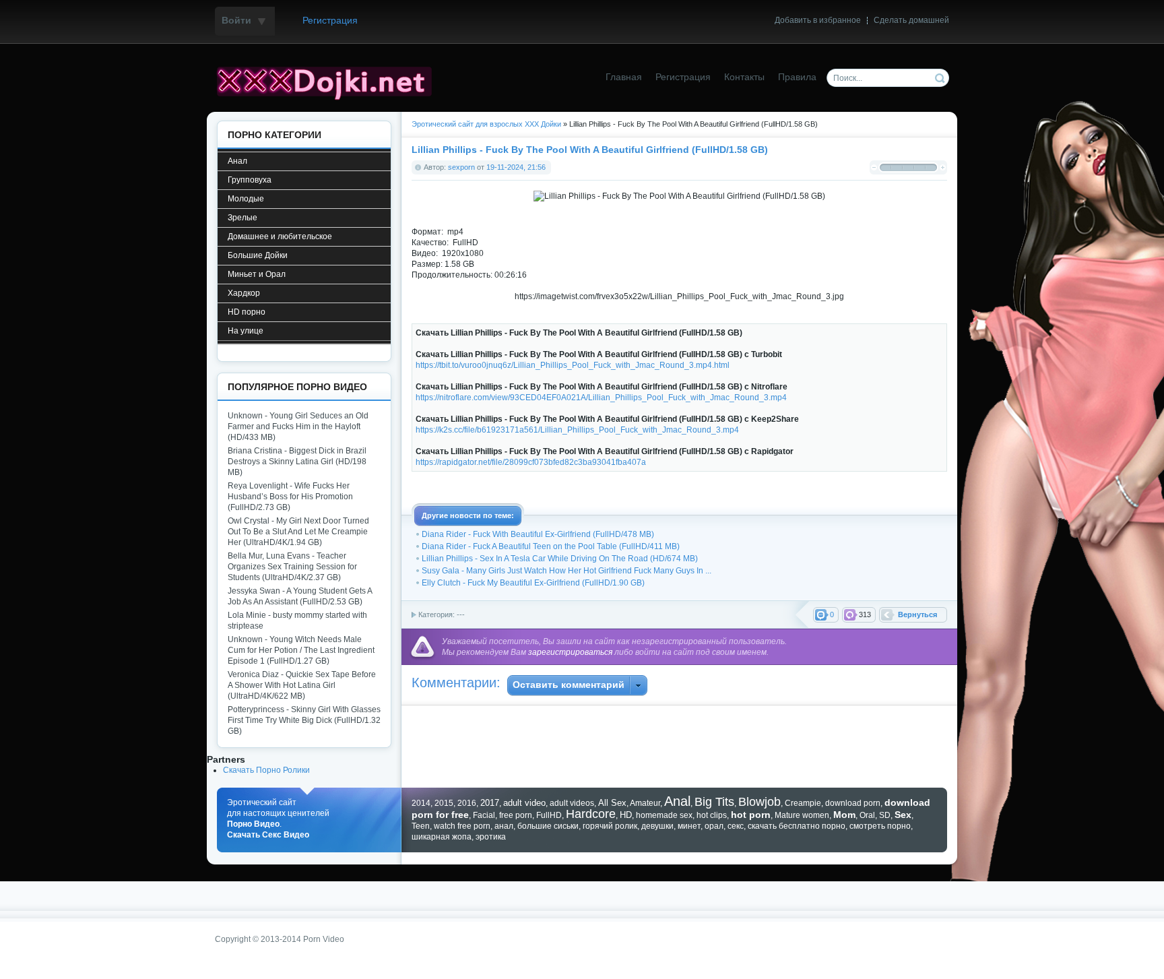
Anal (677, 801)
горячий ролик (610, 826)
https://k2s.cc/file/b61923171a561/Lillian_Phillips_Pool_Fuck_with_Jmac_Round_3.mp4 (577, 430)
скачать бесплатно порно (796, 826)
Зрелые (242, 217)
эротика (491, 837)
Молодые (246, 198)
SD (885, 815)
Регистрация (330, 20)
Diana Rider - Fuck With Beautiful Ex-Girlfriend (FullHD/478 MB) (538, 534)
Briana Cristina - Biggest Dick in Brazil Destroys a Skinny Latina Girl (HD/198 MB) (297, 461)
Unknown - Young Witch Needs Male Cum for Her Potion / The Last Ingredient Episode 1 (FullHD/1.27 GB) (301, 650)
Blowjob (759, 802)
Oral (867, 815)
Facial (484, 815)
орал (714, 826)
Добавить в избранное (818, 20)
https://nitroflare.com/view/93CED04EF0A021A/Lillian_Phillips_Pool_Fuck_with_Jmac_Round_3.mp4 (601, 397)
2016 (466, 803)
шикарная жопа (442, 837)
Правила (797, 77)
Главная (624, 77)
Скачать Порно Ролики (266, 770)
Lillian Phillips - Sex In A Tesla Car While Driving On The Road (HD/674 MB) (560, 558)
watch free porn (462, 826)
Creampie (803, 803)
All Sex (612, 803)
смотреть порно (880, 826)
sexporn (461, 167)
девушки (657, 826)
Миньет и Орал (257, 274)
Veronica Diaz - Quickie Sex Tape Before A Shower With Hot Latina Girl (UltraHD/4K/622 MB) (302, 685)
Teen (421, 826)
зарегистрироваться (570, 652)
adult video (524, 803)
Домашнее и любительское (280, 236)
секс (736, 826)
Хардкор (244, 293)
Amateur (645, 803)
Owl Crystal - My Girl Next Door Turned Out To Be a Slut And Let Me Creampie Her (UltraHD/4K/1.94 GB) (298, 531)
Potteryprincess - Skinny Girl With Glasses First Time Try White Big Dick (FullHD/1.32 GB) (304, 720)
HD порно (246, 312)
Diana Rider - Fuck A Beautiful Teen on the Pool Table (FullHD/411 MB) (551, 546)
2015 (443, 803)
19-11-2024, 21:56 (516, 167)
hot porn (751, 814)
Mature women (802, 815)
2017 (489, 803)
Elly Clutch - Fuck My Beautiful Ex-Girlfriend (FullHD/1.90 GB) (533, 583)
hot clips (712, 815)
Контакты (744, 77)
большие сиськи (548, 826)
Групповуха (249, 180)
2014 (421, 803)
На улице (245, 331)
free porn (515, 815)
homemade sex (664, 815)
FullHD (549, 815)
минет (689, 826)
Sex (903, 814)
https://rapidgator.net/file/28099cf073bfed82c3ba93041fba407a (531, 462)
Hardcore (591, 814)
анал (503, 826)
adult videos (572, 803)
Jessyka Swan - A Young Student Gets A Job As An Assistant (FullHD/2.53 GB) (300, 596)
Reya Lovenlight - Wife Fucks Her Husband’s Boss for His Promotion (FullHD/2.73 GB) (290, 496)
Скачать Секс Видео (268, 835)
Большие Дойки (258, 255)
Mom (844, 814)
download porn (852, 803)
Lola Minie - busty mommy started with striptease (297, 620)
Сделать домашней (911, 20)
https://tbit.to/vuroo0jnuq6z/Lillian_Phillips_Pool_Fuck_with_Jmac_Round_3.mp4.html (573, 365)
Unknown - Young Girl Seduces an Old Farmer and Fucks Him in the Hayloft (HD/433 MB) (298, 426)
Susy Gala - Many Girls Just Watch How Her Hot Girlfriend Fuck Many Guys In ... (566, 570)
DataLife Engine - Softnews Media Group (329, 81)
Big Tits (714, 802)
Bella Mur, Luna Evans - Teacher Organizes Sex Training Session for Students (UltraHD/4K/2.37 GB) (292, 566)
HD (626, 815)
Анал (237, 161)
